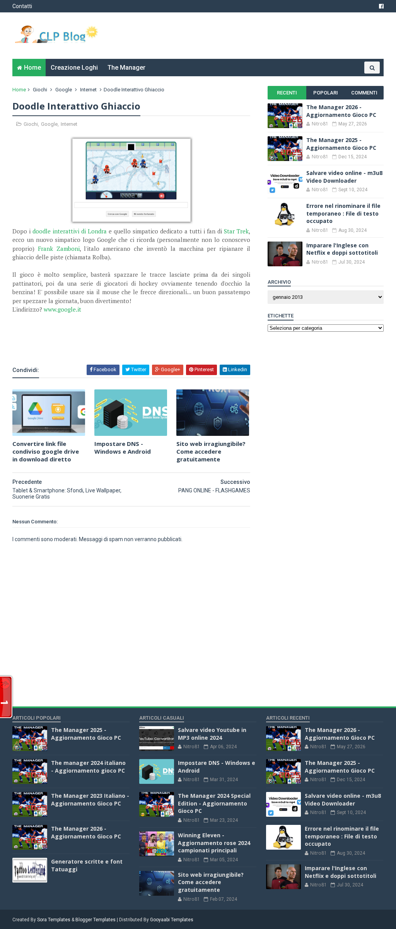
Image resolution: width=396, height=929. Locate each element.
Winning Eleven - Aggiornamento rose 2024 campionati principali (214, 842)
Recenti (287, 93)
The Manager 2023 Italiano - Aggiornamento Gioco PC (90, 799)
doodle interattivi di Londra (69, 231)
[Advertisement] (102, 343)
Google (63, 90)
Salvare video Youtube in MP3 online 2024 (212, 733)
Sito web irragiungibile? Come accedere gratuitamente (211, 451)
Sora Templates (53, 919)
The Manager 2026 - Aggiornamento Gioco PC (341, 110)
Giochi (40, 90)
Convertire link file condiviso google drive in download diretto (45, 451)
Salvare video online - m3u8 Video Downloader (344, 176)
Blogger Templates (95, 919)
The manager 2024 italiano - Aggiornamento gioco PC (88, 766)
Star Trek (236, 231)
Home (32, 67)
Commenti (364, 93)
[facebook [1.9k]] (381, 6)
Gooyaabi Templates (171, 919)
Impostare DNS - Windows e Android (122, 447)
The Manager (126, 67)
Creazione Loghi (74, 67)
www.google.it (62, 309)
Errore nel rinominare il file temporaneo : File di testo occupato (343, 213)
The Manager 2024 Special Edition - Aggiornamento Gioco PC (214, 803)
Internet (88, 90)
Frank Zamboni (59, 248)
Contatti (22, 6)
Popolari (325, 93)
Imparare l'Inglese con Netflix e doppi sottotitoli (342, 249)
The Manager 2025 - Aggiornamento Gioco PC (341, 143)
